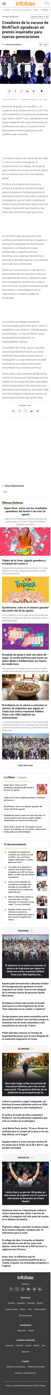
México (23, 1309)
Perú (30, 1309)
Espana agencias (10, 17)
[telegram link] (34, 1289)
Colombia (31, 1303)
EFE (5, 492)
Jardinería (4, 10)
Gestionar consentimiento (25, 1373)
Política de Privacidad (36, 1367)
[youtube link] (28, 1289)
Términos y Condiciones (15, 1367)
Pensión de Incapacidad (20, 10)
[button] (4, 3)
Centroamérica (40, 1309)
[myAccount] (47, 4)
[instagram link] (23, 1289)
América (11, 1303)
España (40, 1303)
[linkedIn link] (40, 1289)
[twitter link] (17, 1289)
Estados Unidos (11, 1309)
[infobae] (25, 3)
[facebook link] (11, 1289)
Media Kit (25, 1352)
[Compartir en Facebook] (15, 91)
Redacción (21, 1331)
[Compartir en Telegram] (33, 91)
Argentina (21, 1303)
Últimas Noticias (25, 1316)
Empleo (31, 1331)
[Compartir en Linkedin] (27, 91)
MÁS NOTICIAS (25, 765)
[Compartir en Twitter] (21, 91)
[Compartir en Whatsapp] (9, 91)
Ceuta (33, 10)
